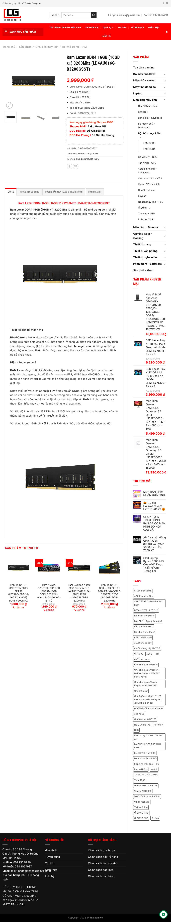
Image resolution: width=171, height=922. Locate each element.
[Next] (56, 81)
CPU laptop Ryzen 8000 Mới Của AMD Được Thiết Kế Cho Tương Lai (153, 564)
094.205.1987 (23, 866)
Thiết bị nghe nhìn (145, 257)
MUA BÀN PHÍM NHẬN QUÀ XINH (154, 493)
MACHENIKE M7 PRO (144, 753)
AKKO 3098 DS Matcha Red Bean (148, 603)
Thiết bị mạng (142, 244)
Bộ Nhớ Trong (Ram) (144, 632)
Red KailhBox (140, 769)
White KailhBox (141, 802)
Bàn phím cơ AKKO (143, 626)
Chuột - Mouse (146, 190)
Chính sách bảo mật (100, 869)
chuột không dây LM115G (147, 648)
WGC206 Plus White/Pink (147, 796)
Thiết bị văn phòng (145, 251)
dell (157, 654)
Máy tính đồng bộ (144, 87)
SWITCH (143, 111)
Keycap (142, 195)
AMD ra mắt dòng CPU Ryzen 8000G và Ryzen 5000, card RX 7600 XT (154, 544)
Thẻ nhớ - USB (146, 213)
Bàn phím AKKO (154, 621)
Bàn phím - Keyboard (150, 117)
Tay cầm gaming (143, 67)
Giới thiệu (153, 27)
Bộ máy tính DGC (144, 74)
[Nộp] (94, 15)
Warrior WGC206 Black (145, 785)
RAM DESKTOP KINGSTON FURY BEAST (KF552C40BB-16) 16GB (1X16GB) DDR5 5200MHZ (18, 592)
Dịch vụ (107, 27)
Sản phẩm (25, 46)
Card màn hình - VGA (150, 178)
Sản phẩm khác (143, 270)
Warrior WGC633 (142, 791)
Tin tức (122, 27)
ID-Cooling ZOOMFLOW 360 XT (148, 737)
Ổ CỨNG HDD (141, 813)
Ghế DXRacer (141, 691)
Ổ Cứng (142, 207)
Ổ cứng (155, 818)
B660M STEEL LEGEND (146, 610)
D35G (149, 654)
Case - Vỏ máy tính (149, 184)
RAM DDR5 (149, 143)
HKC (136, 730)
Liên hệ (107, 35)
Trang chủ (9, 46)
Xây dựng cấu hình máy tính (65, 27)
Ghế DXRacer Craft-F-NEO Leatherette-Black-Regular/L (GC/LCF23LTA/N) (148, 699)
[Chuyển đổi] (164, 74)
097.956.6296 (22, 862)
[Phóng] (9, 105)
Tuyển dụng (137, 27)
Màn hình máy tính (143, 764)
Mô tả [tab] (11, 192)
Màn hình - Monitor (145, 227)
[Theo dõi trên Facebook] (164, 3)
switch (154, 769)
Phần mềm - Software (147, 263)
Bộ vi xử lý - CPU (147, 156)
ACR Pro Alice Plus (143, 596)
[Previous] (10, 81)
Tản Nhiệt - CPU (147, 162)
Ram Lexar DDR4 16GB (87, 159)
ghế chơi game (141, 659)
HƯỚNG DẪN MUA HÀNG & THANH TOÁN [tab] (63, 192)
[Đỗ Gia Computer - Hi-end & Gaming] (23, 15)
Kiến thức (51, 869)
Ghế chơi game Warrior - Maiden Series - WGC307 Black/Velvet (147, 673)
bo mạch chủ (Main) (144, 615)
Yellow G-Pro (141, 807)
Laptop (137, 93)
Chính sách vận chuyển (102, 863)
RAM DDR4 (149, 148)
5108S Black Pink (142, 590)
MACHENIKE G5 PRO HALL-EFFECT (148, 746)
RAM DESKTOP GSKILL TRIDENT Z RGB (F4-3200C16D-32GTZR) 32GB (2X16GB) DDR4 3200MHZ (109, 592)
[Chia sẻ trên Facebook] (69, 166)
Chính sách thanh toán (102, 850)
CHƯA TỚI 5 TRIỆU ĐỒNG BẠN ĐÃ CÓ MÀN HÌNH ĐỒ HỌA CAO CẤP (154, 523)
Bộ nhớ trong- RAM (74, 46)
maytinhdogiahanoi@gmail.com (31, 870)
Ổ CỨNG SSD (141, 818)
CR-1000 (138, 654)
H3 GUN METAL (142, 725)
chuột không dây (142, 643)
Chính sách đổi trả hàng (103, 856)
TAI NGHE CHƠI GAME (145, 774)
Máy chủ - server (144, 80)
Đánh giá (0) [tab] (94, 192)
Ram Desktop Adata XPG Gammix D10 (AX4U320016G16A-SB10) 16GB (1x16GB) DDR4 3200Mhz (79, 592)
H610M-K (158, 725)
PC (157, 764)
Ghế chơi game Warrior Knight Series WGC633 (146, 684)
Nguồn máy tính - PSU (150, 201)
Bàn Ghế (138, 621)
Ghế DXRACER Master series (148, 708)
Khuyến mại (92, 27)
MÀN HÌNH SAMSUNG (145, 758)
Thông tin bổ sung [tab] (29, 192)
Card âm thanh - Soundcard (147, 170)
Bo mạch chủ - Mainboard (146, 125)
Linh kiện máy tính (46, 46)
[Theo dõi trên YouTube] (167, 3)
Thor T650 (139, 780)
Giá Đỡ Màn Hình (147, 106)
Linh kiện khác (146, 219)
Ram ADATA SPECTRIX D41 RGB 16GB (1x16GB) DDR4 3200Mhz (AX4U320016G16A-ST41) (49, 592)
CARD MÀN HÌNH (143, 637)
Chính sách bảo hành (101, 876)
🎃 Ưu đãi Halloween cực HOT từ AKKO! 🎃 (154, 506)
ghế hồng (139, 714)
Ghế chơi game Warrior (146, 664)
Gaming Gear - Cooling (142, 236)
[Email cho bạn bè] (75, 166)
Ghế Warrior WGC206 (145, 719)
